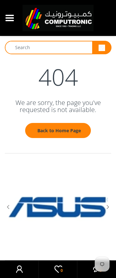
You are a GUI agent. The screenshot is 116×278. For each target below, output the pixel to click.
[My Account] (19, 269)
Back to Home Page (59, 130)
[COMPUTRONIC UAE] (58, 17)
